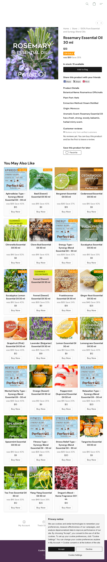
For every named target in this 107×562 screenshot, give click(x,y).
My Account (24, 525)
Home (66, 28)
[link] (75, 554)
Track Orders (44, 525)
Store (74, 28)
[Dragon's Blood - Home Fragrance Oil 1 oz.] (66, 477)
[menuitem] (97, 23)
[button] (87, 4)
